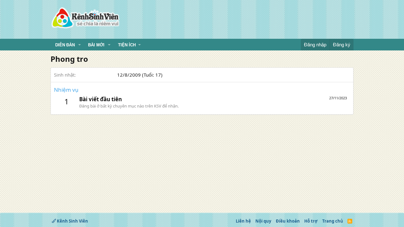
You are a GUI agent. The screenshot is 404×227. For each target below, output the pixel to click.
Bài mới (96, 45)
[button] (79, 45)
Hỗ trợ (311, 221)
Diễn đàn (65, 45)
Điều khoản (288, 221)
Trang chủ (332, 221)
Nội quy (263, 221)
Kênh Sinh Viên (72, 221)
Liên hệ (243, 221)
